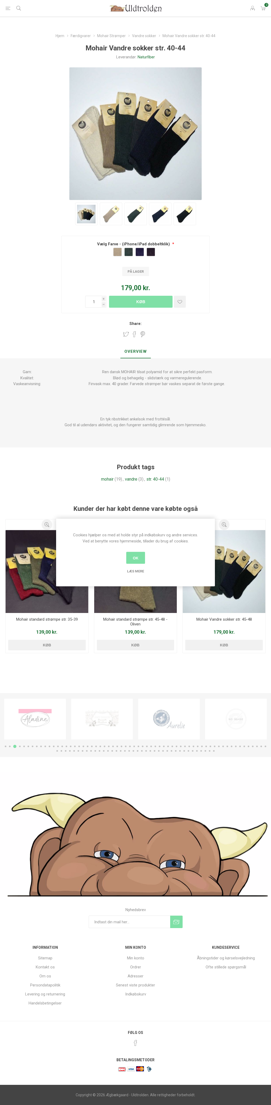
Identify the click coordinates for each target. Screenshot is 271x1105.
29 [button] (126, 746)
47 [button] (202, 746)
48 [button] (206, 746)
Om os (45, 976)
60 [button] (257, 746)
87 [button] (159, 751)
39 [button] (168, 746)
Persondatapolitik (45, 985)
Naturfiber (146, 57)
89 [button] (167, 751)
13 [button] (58, 746)
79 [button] (125, 751)
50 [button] (214, 746)
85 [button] (150, 751)
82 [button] (137, 751)
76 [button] (112, 751)
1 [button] (5, 746)
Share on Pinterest (143, 334)
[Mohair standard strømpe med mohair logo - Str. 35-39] (47, 571)
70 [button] (87, 751)
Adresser (135, 976)
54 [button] (231, 746)
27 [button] (117, 746)
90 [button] (171, 751)
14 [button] (62, 746)
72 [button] (95, 751)
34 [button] (147, 746)
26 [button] (113, 746)
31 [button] (134, 746)
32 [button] (138, 746)
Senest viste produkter (135, 985)
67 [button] (74, 751)
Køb (140, 301)
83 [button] (142, 751)
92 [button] (180, 751)
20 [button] (87, 746)
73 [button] (99, 751)
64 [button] (61, 751)
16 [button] (70, 746)
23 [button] (100, 746)
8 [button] (37, 746)
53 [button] (227, 746)
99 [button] (209, 751)
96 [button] (197, 751)
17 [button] (75, 746)
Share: (135, 323)
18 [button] (79, 746)
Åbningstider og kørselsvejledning (226, 958)
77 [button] (116, 751)
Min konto (135, 958)
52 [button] (223, 746)
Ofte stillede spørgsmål (226, 967)
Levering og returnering (45, 994)
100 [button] (214, 751)
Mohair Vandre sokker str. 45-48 (224, 619)
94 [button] (188, 751)
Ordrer (135, 967)
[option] (35, 719)
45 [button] (193, 746)
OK (135, 558)
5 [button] (24, 746)
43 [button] (185, 746)
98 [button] (205, 751)
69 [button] (82, 751)
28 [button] (121, 746)
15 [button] (66, 746)
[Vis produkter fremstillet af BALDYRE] (169, 719)
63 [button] (57, 751)
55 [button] (236, 746)
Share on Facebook (134, 334)
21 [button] (92, 746)
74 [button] (104, 751)
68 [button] (78, 751)
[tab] (135, 351)
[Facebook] (135, 1043)
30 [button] (130, 746)
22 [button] (96, 746)
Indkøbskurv (135, 994)
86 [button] (154, 751)
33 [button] (142, 746)
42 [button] (181, 746)
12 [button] (54, 746)
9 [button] (41, 746)
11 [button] (49, 746)
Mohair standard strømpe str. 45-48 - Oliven (135, 622)
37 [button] (159, 746)
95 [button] (192, 751)
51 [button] (219, 746)
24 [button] (104, 746)
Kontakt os (45, 967)
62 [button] (265, 746)
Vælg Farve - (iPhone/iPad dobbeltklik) (134, 244)
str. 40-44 (155, 479)
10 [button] (45, 746)
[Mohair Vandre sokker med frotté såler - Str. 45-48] (224, 571)
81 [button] (133, 751)
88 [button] (163, 751)
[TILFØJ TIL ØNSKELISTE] (180, 302)
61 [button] (261, 746)
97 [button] (201, 751)
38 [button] (164, 746)
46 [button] (197, 746)
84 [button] (146, 751)
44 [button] (189, 746)
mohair (107, 479)
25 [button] (109, 746)
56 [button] (240, 746)
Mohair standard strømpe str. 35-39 (47, 619)
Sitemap (45, 958)
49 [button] (210, 746)
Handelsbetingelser (45, 1003)
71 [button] (91, 751)
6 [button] (28, 746)
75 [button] (108, 751)
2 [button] (10, 746)
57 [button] (244, 746)
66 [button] (70, 751)
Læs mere (135, 571)
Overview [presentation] (135, 351)
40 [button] (172, 746)
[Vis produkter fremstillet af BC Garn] (236, 719)
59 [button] (253, 746)
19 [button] (83, 746)
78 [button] (120, 751)
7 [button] (32, 746)
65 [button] (65, 751)
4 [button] (20, 746)
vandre (131, 479)
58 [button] (248, 746)
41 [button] (176, 746)
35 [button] (151, 746)
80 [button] (129, 751)
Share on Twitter (126, 334)
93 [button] (184, 751)
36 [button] (155, 746)
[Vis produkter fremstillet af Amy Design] (35, 719)
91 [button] (176, 751)
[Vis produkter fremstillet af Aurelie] (102, 719)
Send (176, 922)
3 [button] (14, 746)
